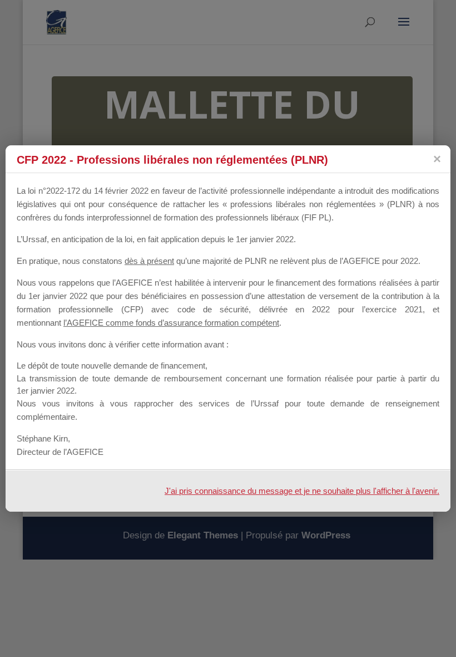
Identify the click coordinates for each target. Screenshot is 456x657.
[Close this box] (436, 159)
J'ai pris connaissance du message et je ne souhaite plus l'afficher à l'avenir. (302, 491)
